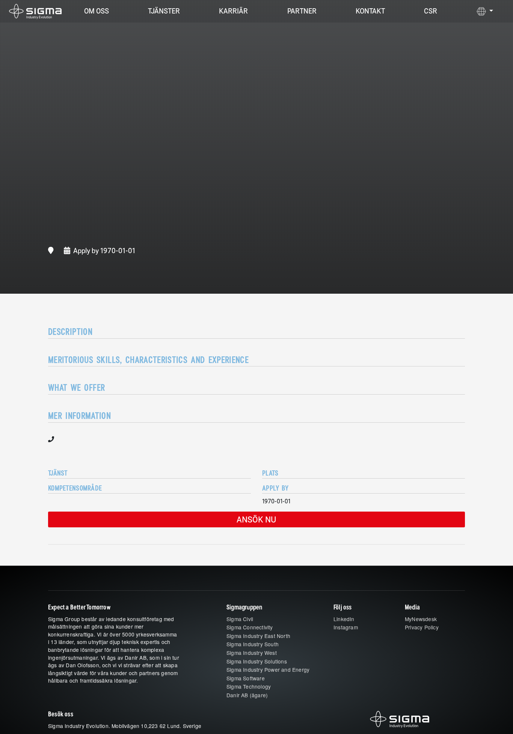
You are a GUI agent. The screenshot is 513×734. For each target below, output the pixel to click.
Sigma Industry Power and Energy (267, 669)
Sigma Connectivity (249, 627)
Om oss (96, 11)
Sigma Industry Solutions (256, 661)
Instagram (345, 627)
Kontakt (370, 11)
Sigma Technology (248, 686)
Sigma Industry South (252, 644)
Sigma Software (245, 678)
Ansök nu (256, 519)
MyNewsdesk (421, 619)
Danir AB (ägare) (247, 695)
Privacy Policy (422, 627)
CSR (430, 11)
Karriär (233, 11)
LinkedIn (344, 619)
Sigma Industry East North (258, 635)
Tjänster (164, 11)
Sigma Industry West (251, 652)
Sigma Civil (239, 619)
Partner (302, 11)
